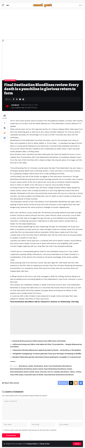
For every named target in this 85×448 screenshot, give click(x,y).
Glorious (43, 372)
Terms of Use (44, 443)
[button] (77, 443)
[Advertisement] (42, 22)
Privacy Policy (32, 443)
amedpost (15, 105)
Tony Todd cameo (17, 375)
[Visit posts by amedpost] (7, 106)
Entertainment (10, 80)
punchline (64, 372)
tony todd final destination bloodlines (59, 375)
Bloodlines (23, 366)
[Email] (20, 99)
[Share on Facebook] (13, 99)
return (72, 372)
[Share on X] (16, 99)
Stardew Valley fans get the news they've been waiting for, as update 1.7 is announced (46, 357)
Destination (38, 366)
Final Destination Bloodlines (60, 366)
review (78, 372)
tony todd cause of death (33, 375)
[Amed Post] (42, 5)
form (37, 372)
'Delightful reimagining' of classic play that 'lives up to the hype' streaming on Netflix (46, 354)
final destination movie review (22, 372)
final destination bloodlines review (58, 369)
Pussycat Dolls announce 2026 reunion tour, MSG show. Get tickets (39, 341)
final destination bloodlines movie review (26, 369)
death (30, 366)
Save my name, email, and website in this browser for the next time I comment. (31, 430)
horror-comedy (53, 372)
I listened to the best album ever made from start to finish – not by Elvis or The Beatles (46, 350)
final (46, 366)
